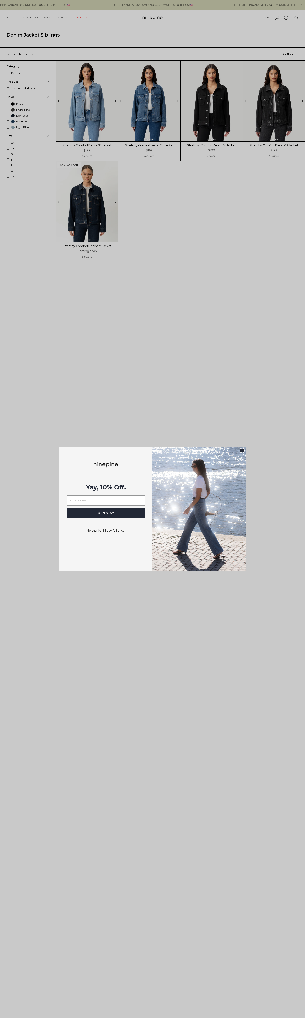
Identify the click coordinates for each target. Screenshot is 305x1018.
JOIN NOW (106, 513)
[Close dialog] (242, 450)
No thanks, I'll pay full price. (106, 530)
